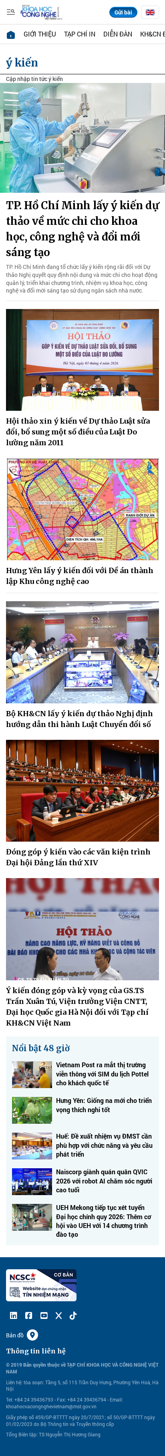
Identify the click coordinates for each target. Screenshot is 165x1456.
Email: (116, 1399)
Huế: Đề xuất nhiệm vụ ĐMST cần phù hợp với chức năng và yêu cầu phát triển (104, 1145)
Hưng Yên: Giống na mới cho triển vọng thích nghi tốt (104, 1104)
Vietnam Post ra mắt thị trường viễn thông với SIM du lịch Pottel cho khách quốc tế (102, 1073)
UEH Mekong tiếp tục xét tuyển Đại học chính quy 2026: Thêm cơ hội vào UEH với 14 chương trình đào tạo (103, 1220)
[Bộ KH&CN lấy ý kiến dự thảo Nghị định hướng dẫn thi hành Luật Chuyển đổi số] (82, 652)
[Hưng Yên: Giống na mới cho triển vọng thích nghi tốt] (32, 1110)
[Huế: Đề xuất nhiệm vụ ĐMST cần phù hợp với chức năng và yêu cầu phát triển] (32, 1146)
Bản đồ (15, 1335)
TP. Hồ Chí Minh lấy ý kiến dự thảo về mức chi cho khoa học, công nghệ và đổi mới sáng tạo (82, 229)
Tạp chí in (79, 34)
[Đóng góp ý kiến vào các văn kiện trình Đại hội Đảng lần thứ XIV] (82, 791)
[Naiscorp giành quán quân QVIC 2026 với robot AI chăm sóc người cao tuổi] (32, 1181)
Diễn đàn (117, 34)
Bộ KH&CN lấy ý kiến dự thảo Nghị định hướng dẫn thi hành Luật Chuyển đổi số (79, 719)
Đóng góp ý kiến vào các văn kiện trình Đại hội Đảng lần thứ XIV (78, 857)
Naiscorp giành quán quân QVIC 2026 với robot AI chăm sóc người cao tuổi (104, 1180)
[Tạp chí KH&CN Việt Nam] (41, 11)
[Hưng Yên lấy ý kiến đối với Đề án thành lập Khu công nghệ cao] (82, 509)
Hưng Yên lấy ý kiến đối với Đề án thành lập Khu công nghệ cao (79, 576)
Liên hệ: (14, 1382)
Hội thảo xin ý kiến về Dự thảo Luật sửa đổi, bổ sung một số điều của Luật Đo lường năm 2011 (78, 431)
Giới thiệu (40, 34)
